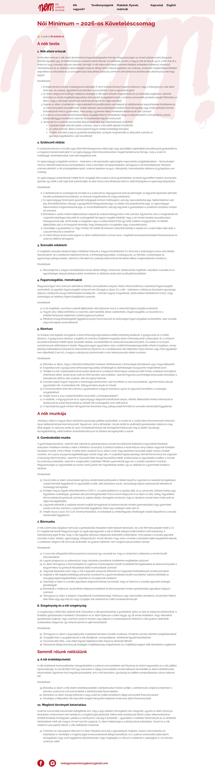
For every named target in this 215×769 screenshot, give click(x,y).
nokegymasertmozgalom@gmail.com (84, 763)
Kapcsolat (156, 5)
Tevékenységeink (102, 5)
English (171, 5)
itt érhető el (57, 36)
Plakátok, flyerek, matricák (128, 7)
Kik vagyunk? (79, 7)
